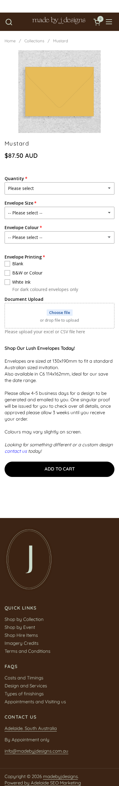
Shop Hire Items (21, 635)
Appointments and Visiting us (35, 702)
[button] (9, 22)
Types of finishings (24, 694)
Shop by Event (20, 627)
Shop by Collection (24, 619)
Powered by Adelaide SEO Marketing (43, 783)
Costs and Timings (24, 678)
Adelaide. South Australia (31, 728)
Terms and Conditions (27, 651)
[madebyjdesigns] (59, 22)
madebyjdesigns (60, 776)
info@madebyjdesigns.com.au (36, 751)
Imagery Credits (21, 643)
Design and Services (26, 686)
